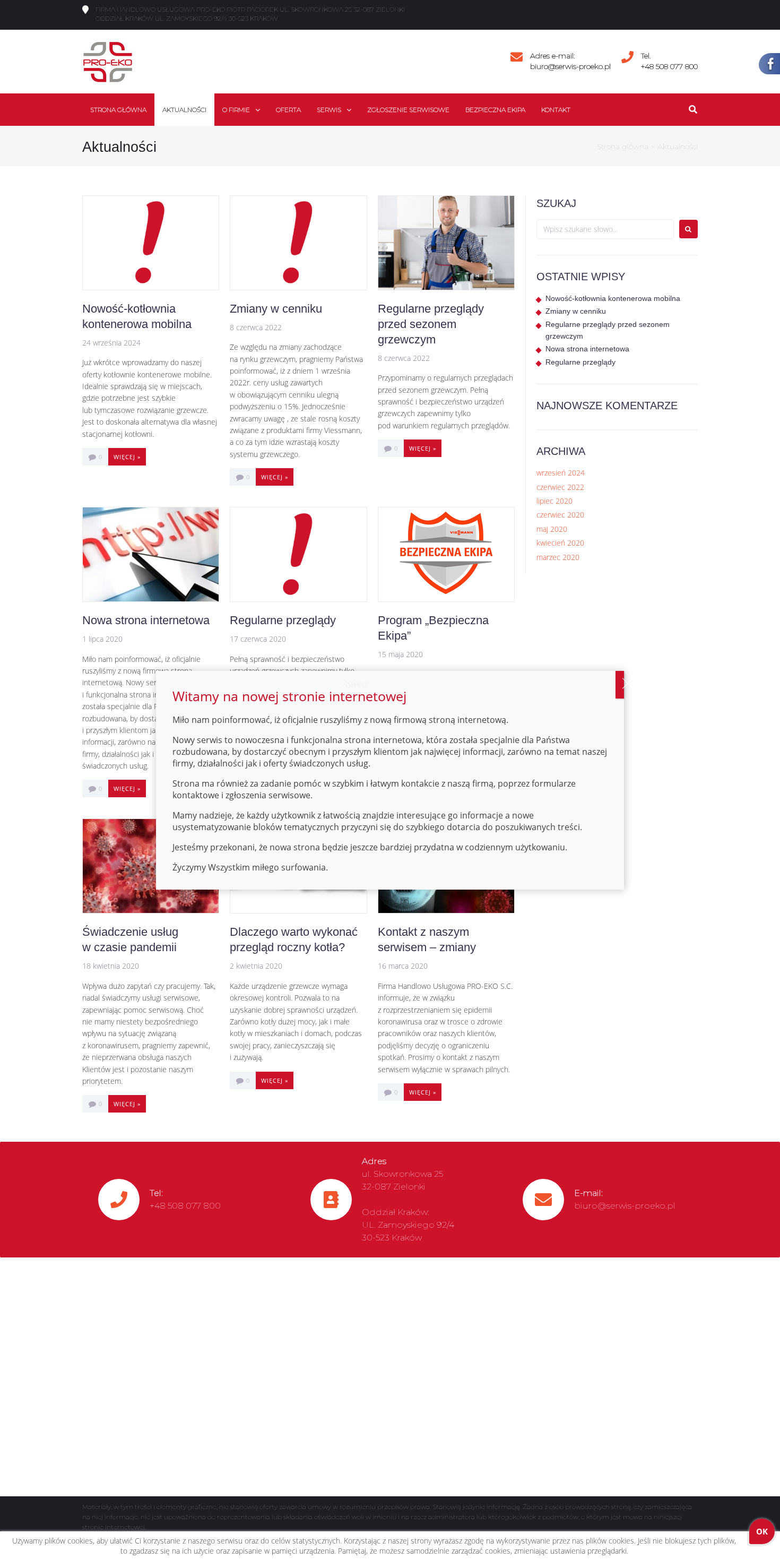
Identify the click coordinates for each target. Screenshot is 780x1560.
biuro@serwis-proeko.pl (570, 66)
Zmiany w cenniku (276, 308)
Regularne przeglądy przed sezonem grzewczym (431, 324)
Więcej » (127, 457)
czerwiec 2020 (560, 515)
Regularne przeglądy (283, 620)
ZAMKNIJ (620, 685)
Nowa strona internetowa (146, 620)
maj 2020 (551, 529)
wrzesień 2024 (560, 473)
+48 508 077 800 (669, 66)
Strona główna (622, 146)
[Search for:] (605, 229)
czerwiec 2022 (560, 487)
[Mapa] (390, 1376)
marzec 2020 (557, 557)
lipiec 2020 (554, 501)
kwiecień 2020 (560, 543)
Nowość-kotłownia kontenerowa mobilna (612, 298)
